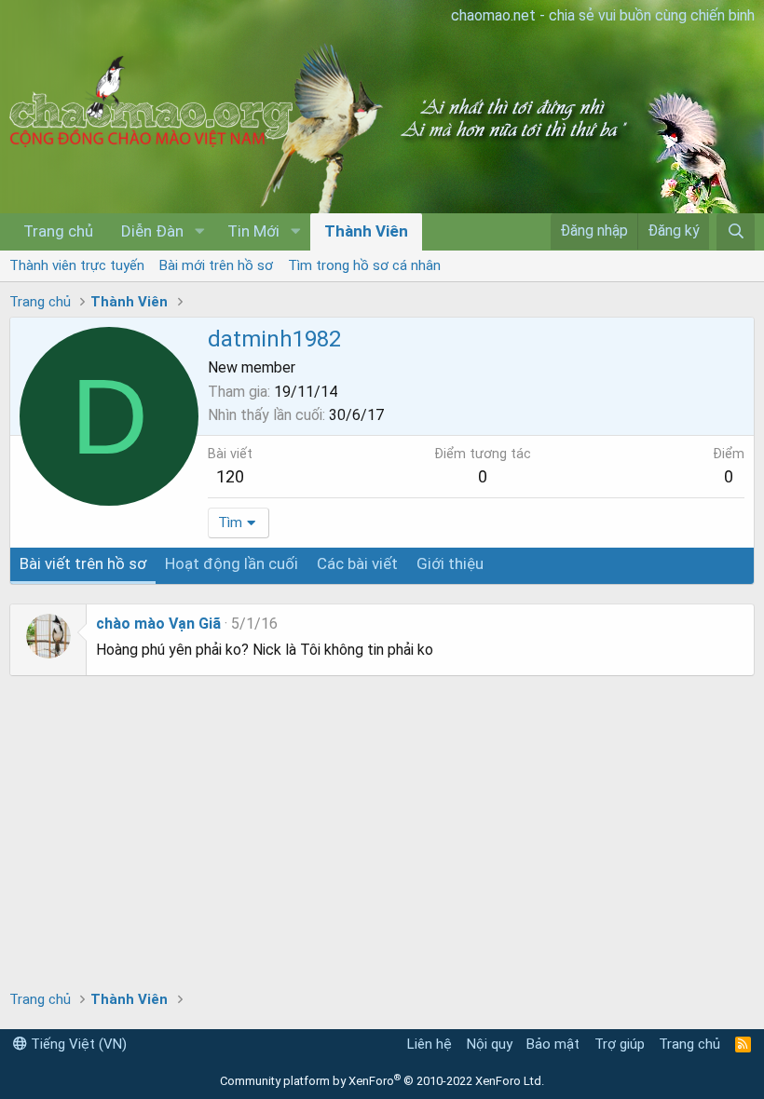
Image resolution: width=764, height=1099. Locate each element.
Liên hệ (429, 1044)
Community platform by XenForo (382, 1081)
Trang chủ (58, 231)
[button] (199, 232)
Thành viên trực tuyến (76, 265)
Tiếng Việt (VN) (77, 1044)
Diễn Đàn (152, 231)
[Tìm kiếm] (735, 231)
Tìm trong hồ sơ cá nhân (364, 265)
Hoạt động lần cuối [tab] (231, 563)
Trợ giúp (619, 1044)
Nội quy (489, 1044)
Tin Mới (253, 231)
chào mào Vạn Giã (158, 623)
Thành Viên (366, 231)
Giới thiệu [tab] (450, 563)
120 (230, 476)
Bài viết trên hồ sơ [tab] (83, 563)
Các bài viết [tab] (357, 563)
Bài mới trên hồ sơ (216, 265)
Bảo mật (553, 1044)
